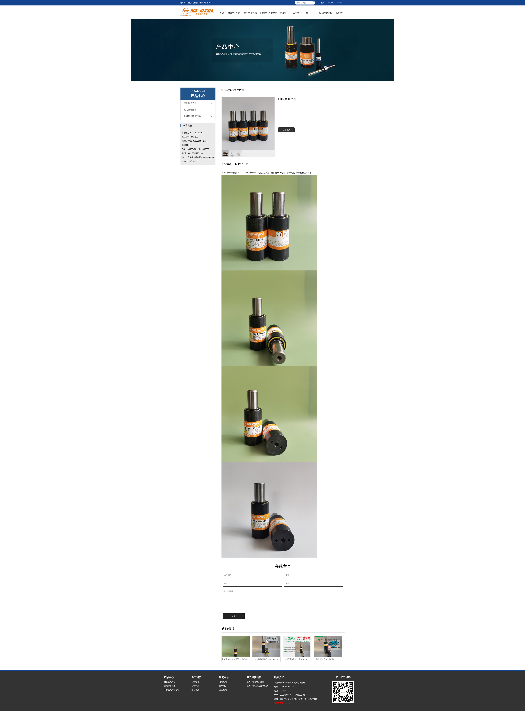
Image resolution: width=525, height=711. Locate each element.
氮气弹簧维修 (250, 13)
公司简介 (195, 682)
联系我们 (340, 3)
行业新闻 (223, 690)
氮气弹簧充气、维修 (255, 682)
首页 (222, 13)
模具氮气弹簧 (233, 13)
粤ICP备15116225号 (283, 703)
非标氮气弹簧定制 (268, 13)
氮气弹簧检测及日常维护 (257, 686)
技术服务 (223, 686)
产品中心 (284, 13)
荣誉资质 (195, 690)
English (330, 3)
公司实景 (195, 686)
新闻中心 (310, 13)
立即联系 (286, 130)
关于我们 (297, 13)
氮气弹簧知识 (325, 13)
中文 (322, 3)
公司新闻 (223, 682)
